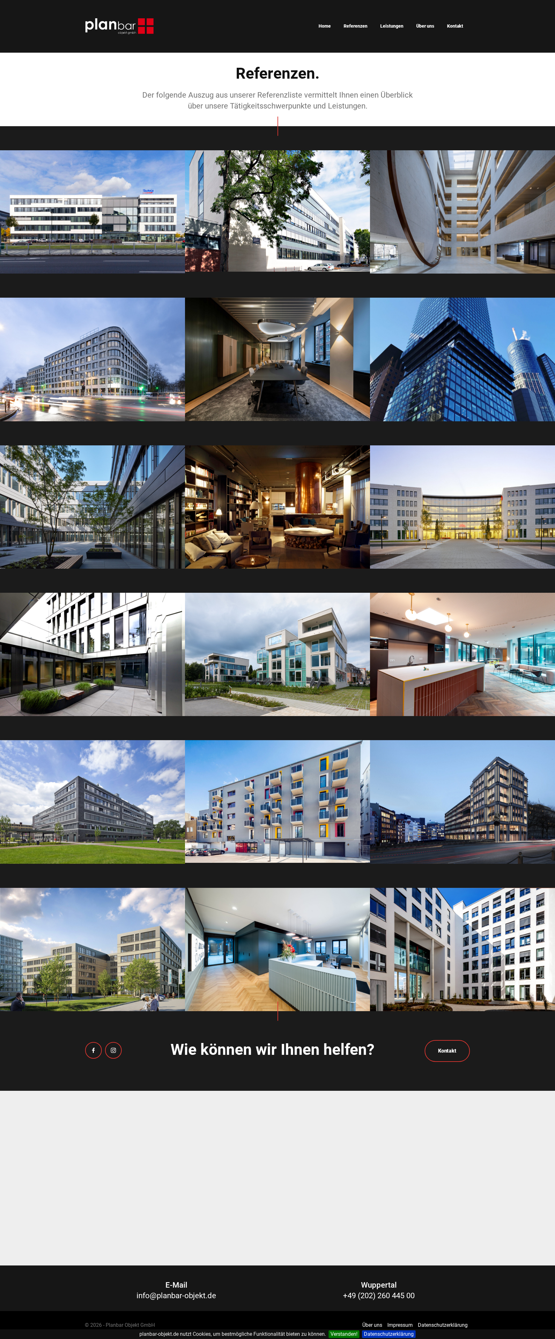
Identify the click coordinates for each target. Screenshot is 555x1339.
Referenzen (355, 26)
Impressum (400, 1325)
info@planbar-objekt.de (176, 1295)
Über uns (425, 26)
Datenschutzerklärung (389, 1334)
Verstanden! (343, 1334)
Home (325, 26)
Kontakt (455, 26)
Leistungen (391, 26)
